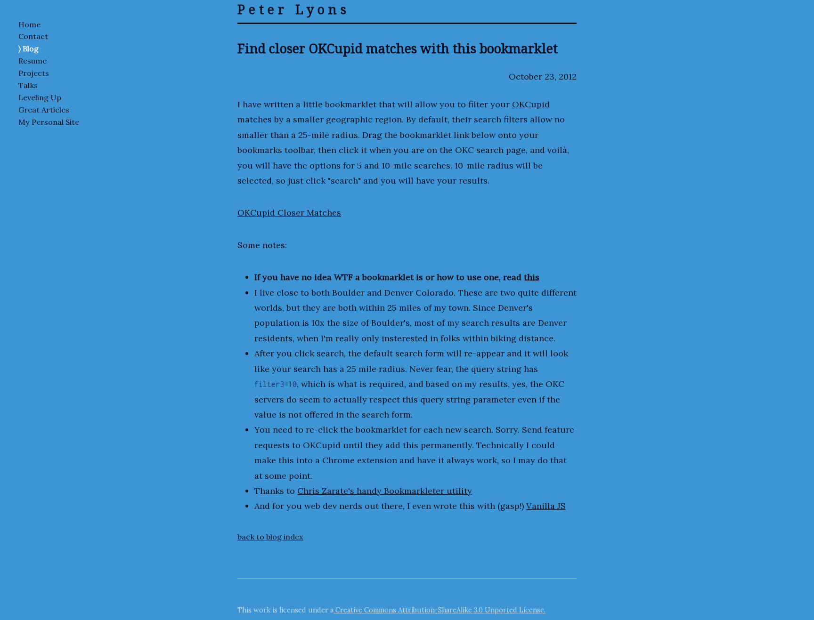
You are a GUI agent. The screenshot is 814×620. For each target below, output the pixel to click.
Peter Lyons (293, 9)
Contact (33, 36)
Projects (33, 73)
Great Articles (43, 109)
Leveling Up (39, 97)
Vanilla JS (546, 505)
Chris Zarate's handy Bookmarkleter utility (384, 490)
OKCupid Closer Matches (289, 212)
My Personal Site (48, 122)
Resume (32, 60)
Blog (31, 48)
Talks (28, 85)
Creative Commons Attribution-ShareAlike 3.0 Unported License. (439, 610)
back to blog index (270, 536)
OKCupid (531, 104)
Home (29, 24)
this (531, 277)
